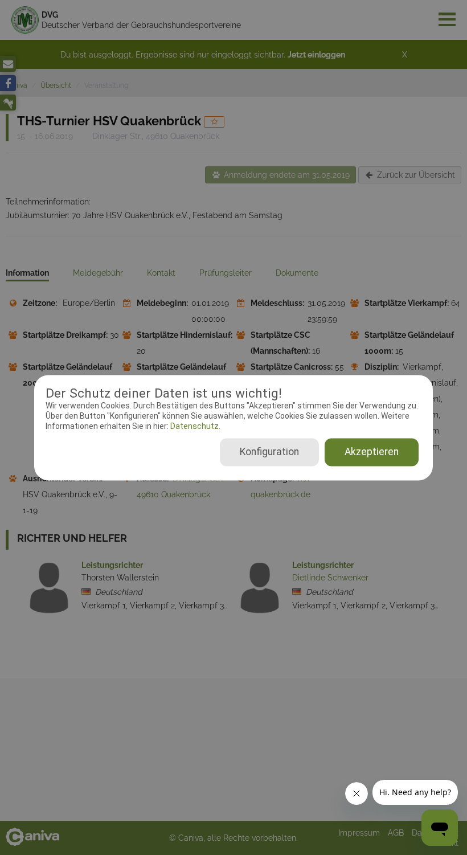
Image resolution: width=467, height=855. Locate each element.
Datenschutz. (194, 426)
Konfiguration (269, 451)
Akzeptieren (372, 451)
